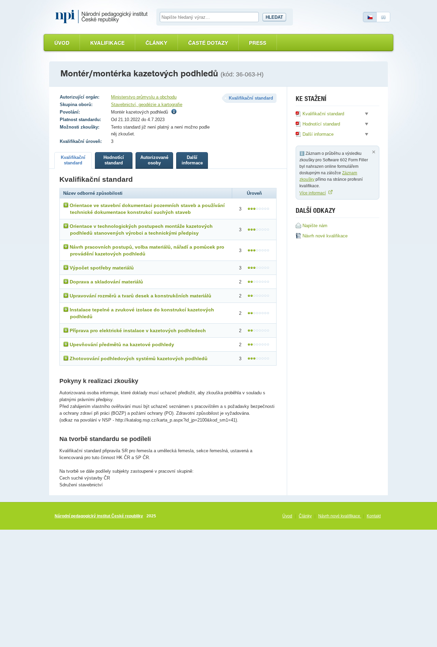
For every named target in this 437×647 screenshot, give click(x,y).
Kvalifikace (107, 43)
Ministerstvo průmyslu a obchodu (144, 97)
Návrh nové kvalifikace (339, 516)
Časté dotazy (208, 43)
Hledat (274, 17)
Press (257, 43)
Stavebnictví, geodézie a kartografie (146, 104)
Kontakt (374, 516)
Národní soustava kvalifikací (103, 17)
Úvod (61, 43)
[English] (383, 17)
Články (156, 43)
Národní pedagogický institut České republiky (99, 516)
